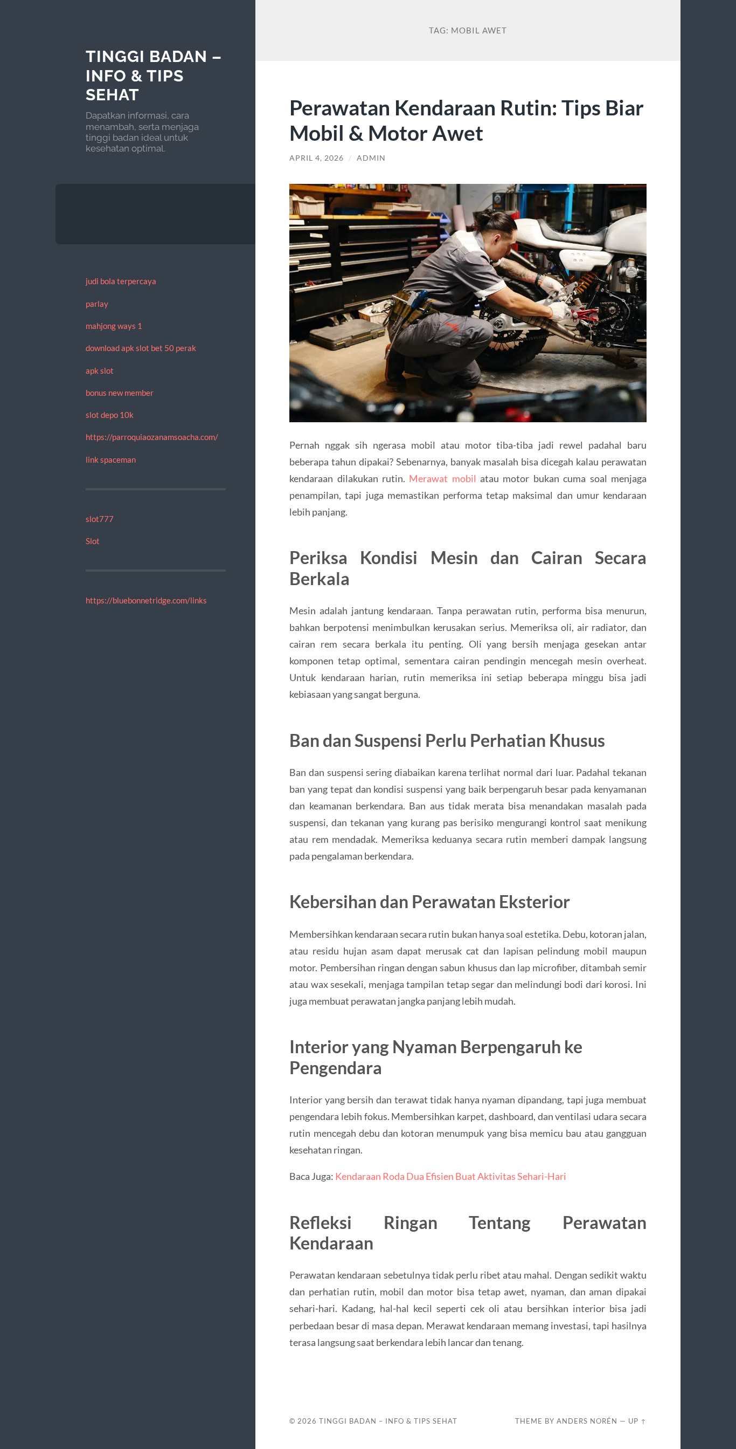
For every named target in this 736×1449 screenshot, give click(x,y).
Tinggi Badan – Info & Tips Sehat (154, 75)
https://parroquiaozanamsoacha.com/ (152, 437)
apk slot (100, 370)
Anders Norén (587, 1421)
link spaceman (111, 459)
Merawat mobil (442, 478)
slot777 (100, 519)
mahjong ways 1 (114, 326)
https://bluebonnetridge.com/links (146, 600)
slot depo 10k (110, 415)
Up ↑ (637, 1421)
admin (371, 158)
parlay (97, 303)
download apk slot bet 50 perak (141, 348)
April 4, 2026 (316, 158)
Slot (93, 541)
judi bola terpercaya (121, 281)
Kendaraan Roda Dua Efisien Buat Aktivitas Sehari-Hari (450, 1176)
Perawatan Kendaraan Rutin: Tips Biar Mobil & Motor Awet (466, 119)
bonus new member (120, 392)
